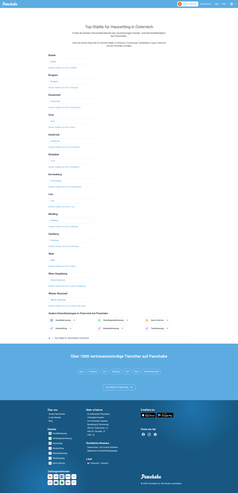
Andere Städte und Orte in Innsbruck (64, 147)
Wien (53, 260)
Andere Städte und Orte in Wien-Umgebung (67, 286)
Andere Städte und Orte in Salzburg (63, 246)
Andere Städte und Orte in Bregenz (63, 87)
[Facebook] (143, 434)
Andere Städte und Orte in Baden (62, 68)
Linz (52, 200)
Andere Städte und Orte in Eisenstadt (64, 107)
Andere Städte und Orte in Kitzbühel (63, 167)
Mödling (54, 220)
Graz (53, 121)
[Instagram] (149, 434)
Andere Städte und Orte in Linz (61, 206)
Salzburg (55, 240)
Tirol (53, 161)
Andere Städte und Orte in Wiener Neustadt (67, 306)
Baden (53, 61)
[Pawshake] (10, 3)
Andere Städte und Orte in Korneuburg (64, 187)
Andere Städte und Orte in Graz (61, 127)
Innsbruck (55, 141)
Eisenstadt (55, 101)
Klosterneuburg (58, 280)
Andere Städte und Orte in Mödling (63, 226)
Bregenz (54, 81)
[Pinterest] (155, 434)
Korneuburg (56, 181)
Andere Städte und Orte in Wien (61, 266)
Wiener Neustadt (58, 300)
